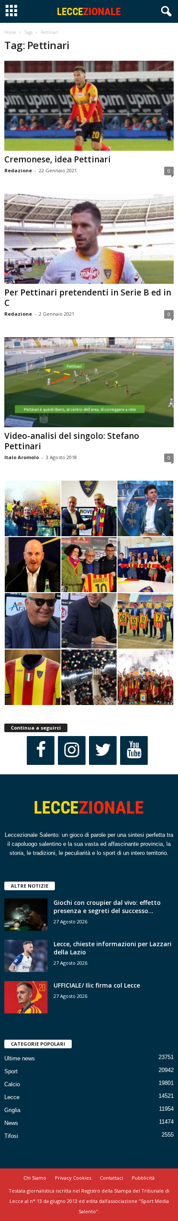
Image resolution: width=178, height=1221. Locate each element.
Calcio (12, 1084)
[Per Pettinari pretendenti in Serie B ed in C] (89, 239)
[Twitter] (103, 750)
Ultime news (19, 1058)
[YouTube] (134, 750)
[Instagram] (72, 750)
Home (10, 32)
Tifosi (11, 1136)
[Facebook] (40, 750)
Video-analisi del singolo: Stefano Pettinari (71, 441)
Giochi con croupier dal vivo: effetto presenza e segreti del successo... (107, 906)
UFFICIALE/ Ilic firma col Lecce (97, 985)
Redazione (18, 170)
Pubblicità (143, 1177)
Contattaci (111, 1177)
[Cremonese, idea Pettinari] (89, 106)
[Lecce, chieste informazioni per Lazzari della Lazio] (26, 956)
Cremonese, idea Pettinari (57, 159)
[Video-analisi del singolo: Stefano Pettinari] (89, 382)
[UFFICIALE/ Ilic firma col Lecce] (26, 997)
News (11, 1123)
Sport (11, 1071)
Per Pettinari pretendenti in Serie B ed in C (87, 297)
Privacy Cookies (73, 1177)
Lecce (11, 1097)
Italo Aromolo (21, 457)
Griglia (12, 1110)
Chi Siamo (34, 1177)
